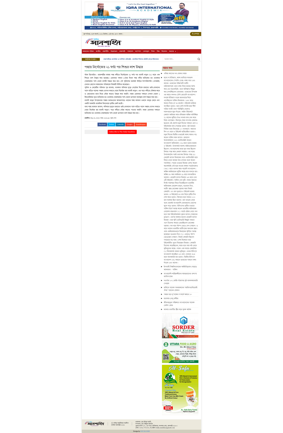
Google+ (130, 124)
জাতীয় (98, 51)
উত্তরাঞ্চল (114, 51)
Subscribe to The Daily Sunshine (122, 132)
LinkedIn (120, 124)
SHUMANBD (145, 431)
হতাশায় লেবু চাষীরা (171, 299)
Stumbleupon (140, 124)
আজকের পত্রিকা (88, 51)
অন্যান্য (171, 51)
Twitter (111, 124)
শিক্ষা (153, 51)
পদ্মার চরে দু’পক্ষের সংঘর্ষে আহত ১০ (178, 294)
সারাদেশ (130, 51)
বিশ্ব (158, 51)
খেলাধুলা (146, 51)
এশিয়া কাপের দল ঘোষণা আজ (175, 74)
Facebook (102, 124)
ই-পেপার (195, 34)
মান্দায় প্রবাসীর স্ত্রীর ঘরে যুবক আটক (177, 309)
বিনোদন (164, 51)
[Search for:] (182, 59)
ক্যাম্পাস (138, 51)
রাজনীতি (106, 51)
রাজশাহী (122, 51)
